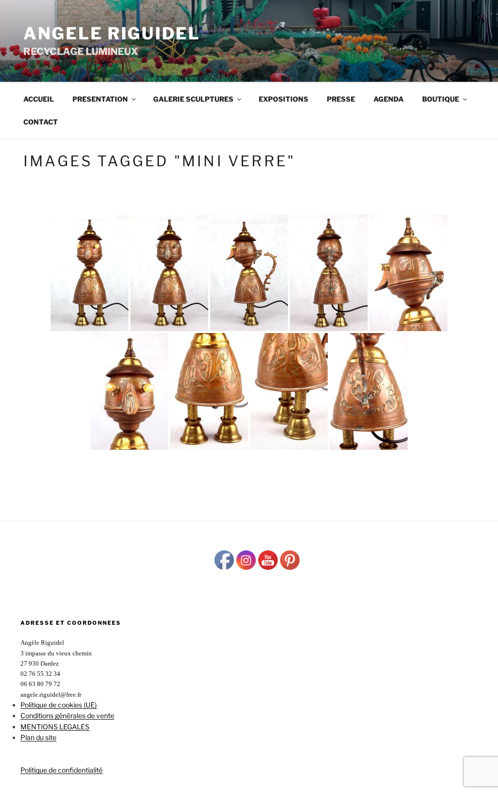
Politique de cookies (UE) (58, 705)
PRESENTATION (100, 99)
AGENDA (389, 99)
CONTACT (40, 122)
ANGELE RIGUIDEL (111, 33)
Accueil (38, 99)
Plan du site (38, 737)
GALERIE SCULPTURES (193, 99)
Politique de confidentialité (61, 770)
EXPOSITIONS (283, 99)
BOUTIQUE (440, 99)
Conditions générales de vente (67, 715)
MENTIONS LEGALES (54, 727)
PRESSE (341, 99)
